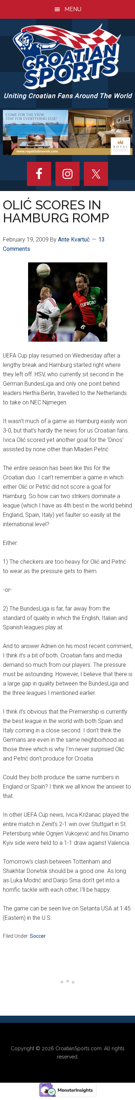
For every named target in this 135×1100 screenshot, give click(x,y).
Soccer (38, 936)
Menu (72, 9)
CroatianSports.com (78, 1048)
